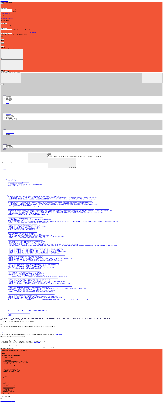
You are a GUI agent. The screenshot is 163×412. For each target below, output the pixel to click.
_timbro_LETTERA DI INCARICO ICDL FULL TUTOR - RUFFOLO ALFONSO (25, 240)
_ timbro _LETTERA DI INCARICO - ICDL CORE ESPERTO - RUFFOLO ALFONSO (26, 241)
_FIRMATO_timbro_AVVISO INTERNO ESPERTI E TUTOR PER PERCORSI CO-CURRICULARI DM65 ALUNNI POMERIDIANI (36, 281)
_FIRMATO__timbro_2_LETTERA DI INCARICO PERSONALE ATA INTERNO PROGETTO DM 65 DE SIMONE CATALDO (35, 248)
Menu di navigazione (72, 167)
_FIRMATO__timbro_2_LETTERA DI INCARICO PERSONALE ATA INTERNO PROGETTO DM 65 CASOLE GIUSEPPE (34, 250)
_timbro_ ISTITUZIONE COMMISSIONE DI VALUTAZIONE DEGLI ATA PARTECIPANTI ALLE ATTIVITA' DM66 (33, 278)
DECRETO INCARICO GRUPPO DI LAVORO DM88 (19, 218)
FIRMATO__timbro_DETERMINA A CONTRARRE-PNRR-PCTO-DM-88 (24, 225)
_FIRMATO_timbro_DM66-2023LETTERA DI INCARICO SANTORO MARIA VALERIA (27, 237)
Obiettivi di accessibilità (8, 388)
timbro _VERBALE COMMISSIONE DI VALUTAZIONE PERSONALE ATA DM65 (26, 266)
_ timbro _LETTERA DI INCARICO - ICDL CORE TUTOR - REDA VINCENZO (25, 242)
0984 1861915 (8, 360)
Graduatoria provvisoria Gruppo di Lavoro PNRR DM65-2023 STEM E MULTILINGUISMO (27, 310)
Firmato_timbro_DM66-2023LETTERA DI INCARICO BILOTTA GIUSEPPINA (25, 269)
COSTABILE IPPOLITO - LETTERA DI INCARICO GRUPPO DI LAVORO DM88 (26, 215)
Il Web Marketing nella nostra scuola (15, 183)
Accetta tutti (20, 336)
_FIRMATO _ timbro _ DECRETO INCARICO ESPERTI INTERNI (22, 295)
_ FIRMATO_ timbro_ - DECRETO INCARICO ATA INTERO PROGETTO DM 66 (25, 256)
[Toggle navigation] (11, 78)
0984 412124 (7, 358)
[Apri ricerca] (152, 78)
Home (49, 153)
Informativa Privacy (7, 384)
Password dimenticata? (5, 13)
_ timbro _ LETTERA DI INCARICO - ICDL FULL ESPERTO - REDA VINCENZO (26, 243)
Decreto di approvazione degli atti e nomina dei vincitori (19, 205)
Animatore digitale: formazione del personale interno (18, 182)
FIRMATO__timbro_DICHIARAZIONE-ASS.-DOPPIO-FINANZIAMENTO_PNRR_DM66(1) (28, 214)
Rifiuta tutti (11, 336)
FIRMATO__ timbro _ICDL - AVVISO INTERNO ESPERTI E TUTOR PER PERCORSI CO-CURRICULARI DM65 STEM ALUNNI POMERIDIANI (40, 258)
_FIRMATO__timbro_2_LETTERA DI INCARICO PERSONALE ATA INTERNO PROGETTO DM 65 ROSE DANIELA (34, 252)
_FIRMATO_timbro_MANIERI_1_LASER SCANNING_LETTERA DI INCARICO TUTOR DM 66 (29, 282)
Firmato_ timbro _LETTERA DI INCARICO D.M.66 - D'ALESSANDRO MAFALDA (26, 273)
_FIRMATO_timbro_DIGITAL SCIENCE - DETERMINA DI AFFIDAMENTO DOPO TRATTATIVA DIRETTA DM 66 (33, 263)
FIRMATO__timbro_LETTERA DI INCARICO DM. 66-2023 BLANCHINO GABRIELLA (27, 226)
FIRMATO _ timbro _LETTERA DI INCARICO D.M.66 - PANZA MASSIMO (24, 274)
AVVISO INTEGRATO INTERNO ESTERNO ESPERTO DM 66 (22, 298)
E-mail (14, 29)
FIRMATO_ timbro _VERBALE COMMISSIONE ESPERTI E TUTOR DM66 (24, 289)
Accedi (2, 3)
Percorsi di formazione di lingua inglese (16, 185)
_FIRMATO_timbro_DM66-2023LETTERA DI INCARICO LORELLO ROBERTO (25, 238)
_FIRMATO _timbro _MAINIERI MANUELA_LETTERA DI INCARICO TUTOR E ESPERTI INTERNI (30, 292)
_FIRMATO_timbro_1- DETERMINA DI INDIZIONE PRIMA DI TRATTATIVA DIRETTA (27, 265)
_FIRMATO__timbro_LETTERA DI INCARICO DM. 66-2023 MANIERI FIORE (25, 227)
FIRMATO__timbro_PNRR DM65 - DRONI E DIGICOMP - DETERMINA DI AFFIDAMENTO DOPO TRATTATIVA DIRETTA (35, 260)
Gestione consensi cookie (8, 390)
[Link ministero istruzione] (6, 2)
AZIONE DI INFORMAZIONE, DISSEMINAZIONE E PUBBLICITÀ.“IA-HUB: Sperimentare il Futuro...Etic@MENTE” (33, 196)
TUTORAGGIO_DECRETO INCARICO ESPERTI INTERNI (21, 230)
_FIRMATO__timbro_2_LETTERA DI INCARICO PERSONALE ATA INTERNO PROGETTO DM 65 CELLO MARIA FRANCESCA (36, 255)
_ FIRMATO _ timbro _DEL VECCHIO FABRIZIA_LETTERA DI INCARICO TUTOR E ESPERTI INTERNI (31, 290)
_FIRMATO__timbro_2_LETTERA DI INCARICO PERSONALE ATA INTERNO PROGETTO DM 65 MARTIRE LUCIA (34, 253)
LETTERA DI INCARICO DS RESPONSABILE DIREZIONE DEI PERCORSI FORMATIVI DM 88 (29, 219)
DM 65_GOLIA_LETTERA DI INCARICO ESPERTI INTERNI (21, 233)
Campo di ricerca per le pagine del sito (8, 162)
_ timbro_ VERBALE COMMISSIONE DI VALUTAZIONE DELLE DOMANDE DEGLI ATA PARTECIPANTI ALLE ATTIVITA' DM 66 (37, 276)
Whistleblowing (6, 389)
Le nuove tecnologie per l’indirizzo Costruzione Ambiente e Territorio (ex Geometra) (25, 184)
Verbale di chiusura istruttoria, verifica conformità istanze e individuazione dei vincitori (25, 206)
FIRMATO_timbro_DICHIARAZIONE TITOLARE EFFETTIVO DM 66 (23, 213)
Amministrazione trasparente (9, 391)
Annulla (2, 71)
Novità (49, 154)
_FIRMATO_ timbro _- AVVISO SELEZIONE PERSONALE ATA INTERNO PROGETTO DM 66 (29, 280)
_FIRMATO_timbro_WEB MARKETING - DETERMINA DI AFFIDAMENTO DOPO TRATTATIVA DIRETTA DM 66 (33, 264)
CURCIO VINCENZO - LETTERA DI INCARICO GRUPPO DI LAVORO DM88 (25, 217)
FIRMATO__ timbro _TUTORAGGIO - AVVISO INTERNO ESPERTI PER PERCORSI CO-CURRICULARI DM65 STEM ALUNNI (36, 236)
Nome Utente (15, 9)
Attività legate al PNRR (10, 179)
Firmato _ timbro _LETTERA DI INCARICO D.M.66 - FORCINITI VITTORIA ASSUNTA (27, 272)
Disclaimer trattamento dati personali (8, 401)
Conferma (7, 71)
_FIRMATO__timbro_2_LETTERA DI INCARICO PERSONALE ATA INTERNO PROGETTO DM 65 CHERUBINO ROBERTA (35, 249)
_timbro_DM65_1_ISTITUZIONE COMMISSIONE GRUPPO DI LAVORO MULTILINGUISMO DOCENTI (31, 267)
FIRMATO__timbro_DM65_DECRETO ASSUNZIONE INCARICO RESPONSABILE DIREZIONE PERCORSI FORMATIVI (35, 297)
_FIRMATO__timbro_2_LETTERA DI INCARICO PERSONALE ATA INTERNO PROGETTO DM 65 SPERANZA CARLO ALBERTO (37, 251)
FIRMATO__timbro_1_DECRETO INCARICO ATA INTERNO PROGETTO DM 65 (26, 257)
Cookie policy (6, 382)
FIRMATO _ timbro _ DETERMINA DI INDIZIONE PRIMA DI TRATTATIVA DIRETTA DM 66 (28, 287)
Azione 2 (10, 315)
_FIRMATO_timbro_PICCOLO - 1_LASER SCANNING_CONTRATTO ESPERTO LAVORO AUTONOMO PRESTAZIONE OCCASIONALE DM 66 (40, 286)
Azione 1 (10, 314)
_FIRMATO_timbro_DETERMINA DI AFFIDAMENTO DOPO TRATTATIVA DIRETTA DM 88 (28, 222)
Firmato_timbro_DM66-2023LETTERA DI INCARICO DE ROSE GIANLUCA (24, 268)
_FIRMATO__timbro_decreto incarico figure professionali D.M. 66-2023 (23, 228)
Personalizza (3, 336)
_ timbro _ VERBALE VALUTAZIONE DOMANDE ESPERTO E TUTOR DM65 (25, 261)
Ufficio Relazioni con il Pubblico (9, 385)
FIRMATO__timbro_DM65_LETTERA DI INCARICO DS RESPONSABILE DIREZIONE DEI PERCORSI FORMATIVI (34, 296)
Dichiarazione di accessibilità (9, 387)
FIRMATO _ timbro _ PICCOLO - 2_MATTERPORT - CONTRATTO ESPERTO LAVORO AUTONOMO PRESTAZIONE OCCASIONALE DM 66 (39, 283)
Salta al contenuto (4, 1)
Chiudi (2, 39)
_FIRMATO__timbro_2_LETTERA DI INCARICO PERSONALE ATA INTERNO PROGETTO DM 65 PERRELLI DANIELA (35, 247)
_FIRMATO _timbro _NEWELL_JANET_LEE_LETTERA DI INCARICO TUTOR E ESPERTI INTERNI (30, 291)
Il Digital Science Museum (13, 180)
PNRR (4, 169)
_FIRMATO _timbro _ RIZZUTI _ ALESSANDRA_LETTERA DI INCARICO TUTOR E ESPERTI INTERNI (31, 294)
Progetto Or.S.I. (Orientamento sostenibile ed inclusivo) (19, 313)
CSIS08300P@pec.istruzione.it (16, 362)
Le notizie (50, 155)
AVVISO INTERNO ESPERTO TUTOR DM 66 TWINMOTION (22, 229)
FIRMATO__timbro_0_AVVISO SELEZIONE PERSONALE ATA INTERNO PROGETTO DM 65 (29, 279)
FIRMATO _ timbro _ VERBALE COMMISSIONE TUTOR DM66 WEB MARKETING (26, 234)
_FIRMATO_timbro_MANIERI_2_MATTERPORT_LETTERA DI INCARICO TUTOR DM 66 (28, 284)
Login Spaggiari (33, 32)
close (2, 84)
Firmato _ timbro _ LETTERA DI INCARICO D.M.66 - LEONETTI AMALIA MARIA (26, 275)
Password (14, 11)
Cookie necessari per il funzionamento (8, 345)
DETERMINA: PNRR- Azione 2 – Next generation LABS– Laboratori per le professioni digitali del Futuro (30, 235)
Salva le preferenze (10, 348)
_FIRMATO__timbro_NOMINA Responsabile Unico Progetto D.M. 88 (22, 224)
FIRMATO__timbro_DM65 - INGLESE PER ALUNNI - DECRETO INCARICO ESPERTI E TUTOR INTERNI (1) (32, 259)
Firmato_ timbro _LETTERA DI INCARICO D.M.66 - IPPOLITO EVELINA (24, 271)
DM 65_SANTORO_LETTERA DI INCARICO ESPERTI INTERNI (22, 232)
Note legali (5, 383)
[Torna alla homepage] (81, 72)
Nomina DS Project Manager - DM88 (15, 220)
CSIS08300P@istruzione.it (16, 361)
